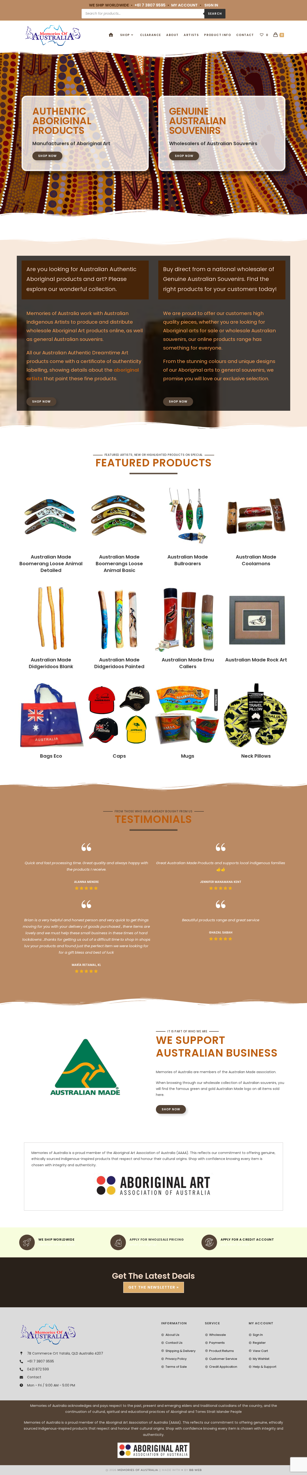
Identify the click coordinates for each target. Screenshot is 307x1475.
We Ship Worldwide (56, 1239)
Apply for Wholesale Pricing (157, 1239)
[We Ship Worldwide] (27, 1242)
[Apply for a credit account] (209, 1242)
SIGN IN (211, 5)
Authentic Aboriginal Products (61, 121)
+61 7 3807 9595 (150, 5)
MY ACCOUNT (184, 5)
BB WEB (195, 1470)
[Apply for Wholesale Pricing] (118, 1242)
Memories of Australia (138, 1470)
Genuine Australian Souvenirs (197, 121)
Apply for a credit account (247, 1239)
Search (215, 14)
